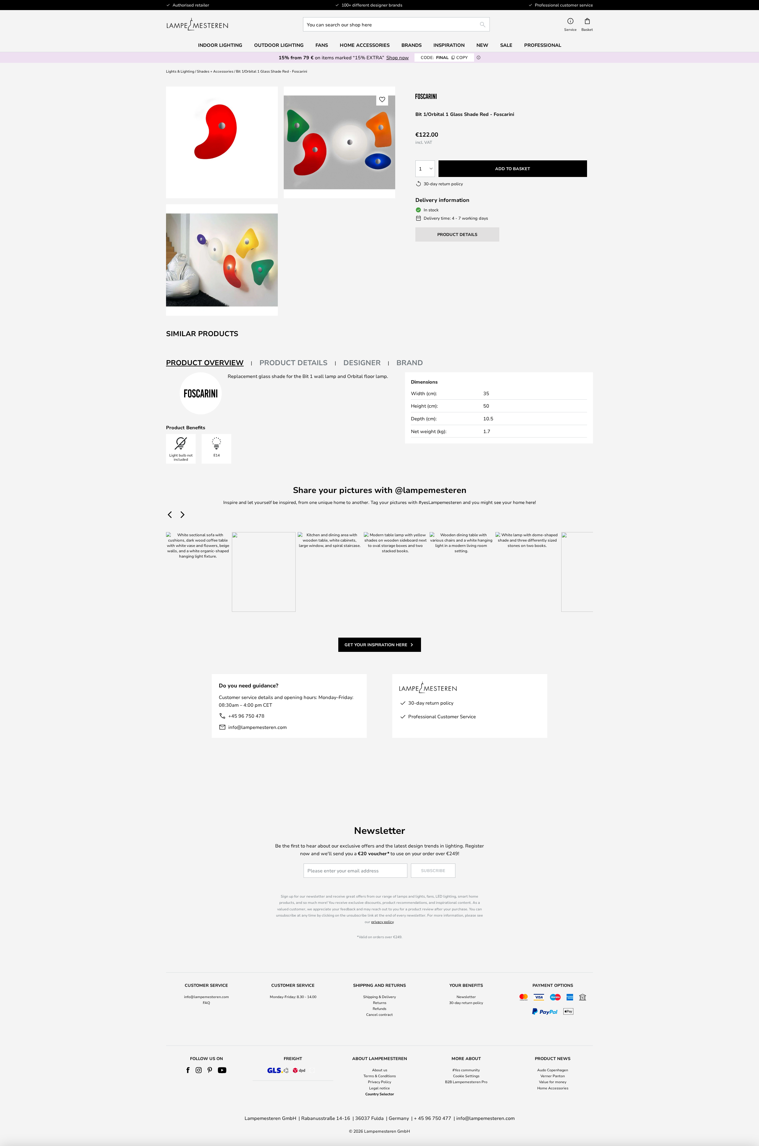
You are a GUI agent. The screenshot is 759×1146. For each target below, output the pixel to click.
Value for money (552, 1081)
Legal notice (379, 1088)
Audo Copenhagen (552, 1069)
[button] (222, 260)
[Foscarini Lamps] (445, 96)
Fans (321, 45)
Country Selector (379, 1093)
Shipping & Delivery (379, 996)
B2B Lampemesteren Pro (466, 1081)
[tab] (209, 363)
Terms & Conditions (379, 1075)
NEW (482, 45)
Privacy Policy (379, 1081)
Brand (409, 362)
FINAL (444, 57)
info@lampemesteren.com (257, 727)
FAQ (206, 1002)
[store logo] (197, 24)
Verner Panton (552, 1075)
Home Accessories (552, 1088)
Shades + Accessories (215, 71)
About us (379, 1069)
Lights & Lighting (180, 71)
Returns (379, 1002)
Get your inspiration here (376, 644)
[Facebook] (188, 1070)
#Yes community (466, 1069)
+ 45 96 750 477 (432, 1118)
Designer (362, 362)
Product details (293, 362)
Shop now (397, 57)
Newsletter (466, 996)
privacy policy (382, 921)
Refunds (379, 1008)
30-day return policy (466, 1002)
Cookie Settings (466, 1075)
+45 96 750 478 (246, 716)
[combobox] (396, 24)
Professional (542, 45)
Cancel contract (379, 1014)
